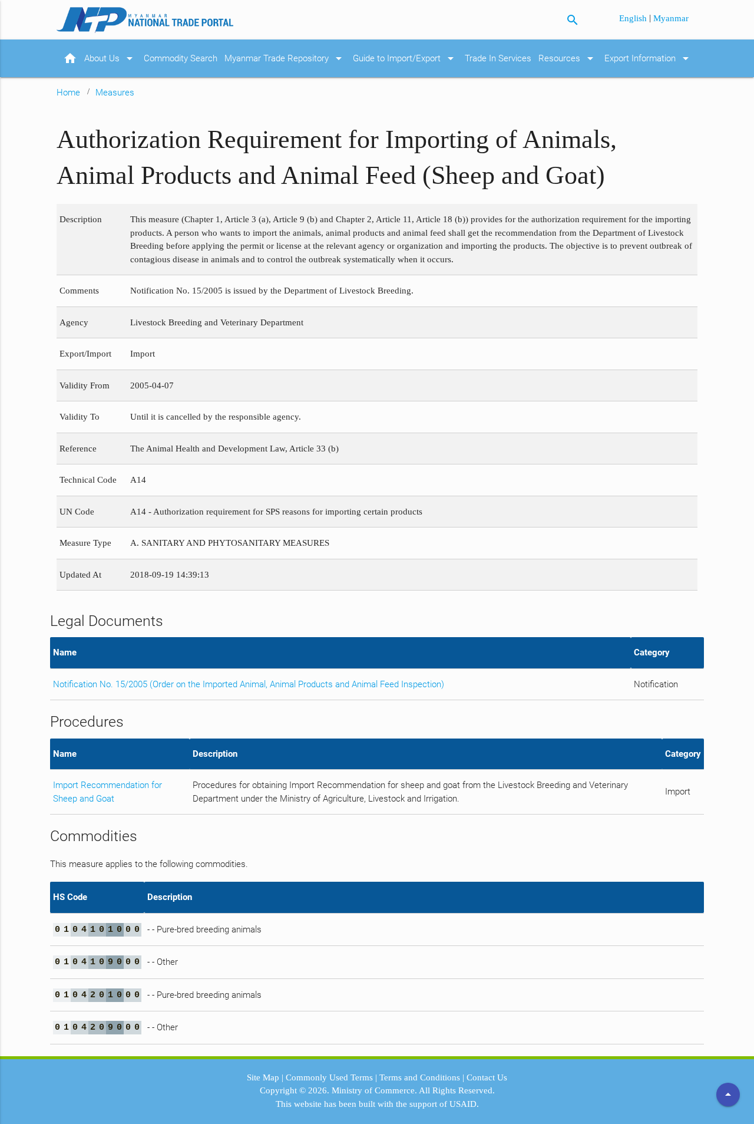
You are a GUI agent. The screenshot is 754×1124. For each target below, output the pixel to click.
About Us (110, 58)
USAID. (464, 1104)
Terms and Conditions (419, 1077)
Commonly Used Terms (329, 1077)
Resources (567, 58)
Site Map (263, 1077)
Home (68, 92)
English (634, 18)
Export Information (648, 58)
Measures (114, 92)
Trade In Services (498, 58)
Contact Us (487, 1077)
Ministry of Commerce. (374, 1090)
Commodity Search (180, 58)
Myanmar (671, 18)
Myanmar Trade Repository (285, 58)
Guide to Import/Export (405, 58)
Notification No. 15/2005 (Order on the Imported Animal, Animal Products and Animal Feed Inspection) (248, 684)
